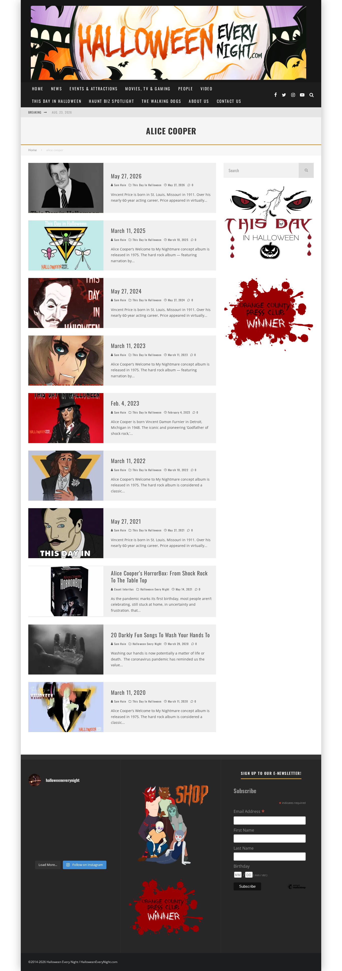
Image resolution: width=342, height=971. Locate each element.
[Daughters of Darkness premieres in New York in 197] (59, 824)
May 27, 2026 (126, 176)
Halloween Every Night (154, 589)
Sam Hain (119, 185)
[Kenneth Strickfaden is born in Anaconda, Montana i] (81, 837)
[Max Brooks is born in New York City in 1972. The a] (103, 837)
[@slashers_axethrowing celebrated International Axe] (59, 811)
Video (207, 89)
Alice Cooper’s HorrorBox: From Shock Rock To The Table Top (159, 576)
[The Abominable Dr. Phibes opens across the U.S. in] (103, 851)
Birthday (242, 866)
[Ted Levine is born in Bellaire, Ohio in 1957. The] (38, 824)
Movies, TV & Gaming (148, 89)
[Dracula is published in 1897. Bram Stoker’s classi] (38, 837)
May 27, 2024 (126, 291)
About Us (199, 101)
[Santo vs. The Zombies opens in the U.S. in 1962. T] (81, 811)
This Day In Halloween (56, 101)
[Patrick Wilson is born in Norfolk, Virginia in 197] (59, 797)
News (56, 89)
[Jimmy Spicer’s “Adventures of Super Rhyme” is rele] (38, 851)
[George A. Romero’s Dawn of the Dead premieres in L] (59, 837)
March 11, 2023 (128, 346)
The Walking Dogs (161, 101)
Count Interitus (123, 589)
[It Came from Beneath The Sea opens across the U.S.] (81, 797)
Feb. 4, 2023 (125, 403)
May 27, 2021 (126, 521)
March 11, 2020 (128, 692)
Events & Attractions (94, 89)
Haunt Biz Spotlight (111, 101)
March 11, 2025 (128, 230)
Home (38, 89)
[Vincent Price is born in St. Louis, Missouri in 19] (81, 824)
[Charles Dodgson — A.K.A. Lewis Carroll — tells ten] (38, 797)
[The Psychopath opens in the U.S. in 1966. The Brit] (59, 851)
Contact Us (229, 101)
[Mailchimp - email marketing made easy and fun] (297, 890)
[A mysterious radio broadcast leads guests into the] (38, 811)
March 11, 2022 (128, 461)
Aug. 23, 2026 (62, 112)
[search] (306, 170)
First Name (244, 830)
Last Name (244, 848)
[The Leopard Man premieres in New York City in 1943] (81, 851)
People (185, 89)
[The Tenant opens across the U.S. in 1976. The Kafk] (103, 824)
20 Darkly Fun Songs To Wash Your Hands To (160, 635)
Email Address (249, 812)
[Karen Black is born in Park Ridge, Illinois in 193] (103, 797)
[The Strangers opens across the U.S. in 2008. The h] (103, 811)
